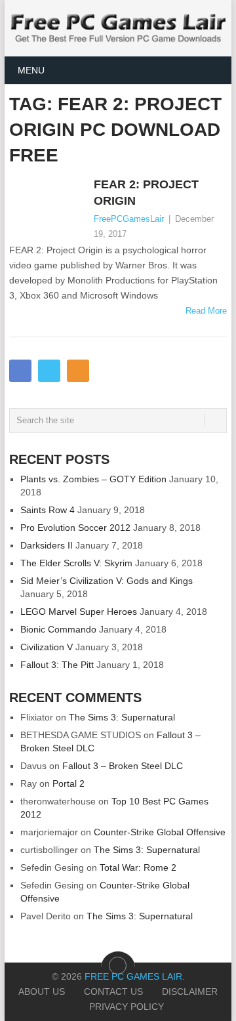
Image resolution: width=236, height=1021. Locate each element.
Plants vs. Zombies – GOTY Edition (93, 479)
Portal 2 (68, 783)
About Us (41, 991)
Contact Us (113, 991)
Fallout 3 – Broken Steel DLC (122, 766)
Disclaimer (190, 991)
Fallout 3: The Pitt (57, 664)
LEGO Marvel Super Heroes (78, 611)
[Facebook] (20, 371)
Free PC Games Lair (133, 976)
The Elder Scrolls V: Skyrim (76, 563)
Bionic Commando (58, 629)
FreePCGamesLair (129, 219)
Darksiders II (46, 545)
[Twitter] (49, 371)
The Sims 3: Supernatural (122, 717)
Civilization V (46, 647)
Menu (31, 70)
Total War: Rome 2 (138, 867)
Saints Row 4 (47, 510)
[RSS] (78, 371)
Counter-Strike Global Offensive (160, 832)
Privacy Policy (126, 1006)
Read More (206, 311)
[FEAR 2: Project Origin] (48, 208)
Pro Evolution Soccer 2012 (75, 527)
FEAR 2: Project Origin (146, 192)
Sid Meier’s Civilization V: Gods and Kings (106, 580)
